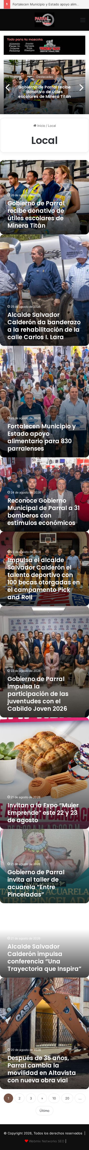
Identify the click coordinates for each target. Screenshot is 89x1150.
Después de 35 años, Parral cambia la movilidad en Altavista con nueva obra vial (41, 1069)
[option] (44, 87)
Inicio (40, 126)
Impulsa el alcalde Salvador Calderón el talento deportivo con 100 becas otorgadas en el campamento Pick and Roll (43, 578)
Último (44, 1111)
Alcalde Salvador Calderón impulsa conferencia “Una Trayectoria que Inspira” (44, 957)
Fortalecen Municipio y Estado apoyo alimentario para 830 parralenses (41, 437)
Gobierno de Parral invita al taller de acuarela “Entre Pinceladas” (36, 883)
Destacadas (44, 77)
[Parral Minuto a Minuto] (44, 19)
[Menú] (82, 21)
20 (67, 1098)
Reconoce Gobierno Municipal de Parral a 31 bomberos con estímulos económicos (43, 511)
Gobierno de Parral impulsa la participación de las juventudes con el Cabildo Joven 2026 (37, 694)
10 (54, 1098)
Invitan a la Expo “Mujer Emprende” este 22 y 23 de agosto (43, 812)
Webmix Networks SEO (46, 1141)
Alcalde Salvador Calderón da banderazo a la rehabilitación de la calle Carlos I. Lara (44, 326)
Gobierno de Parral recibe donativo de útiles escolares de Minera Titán (44, 91)
